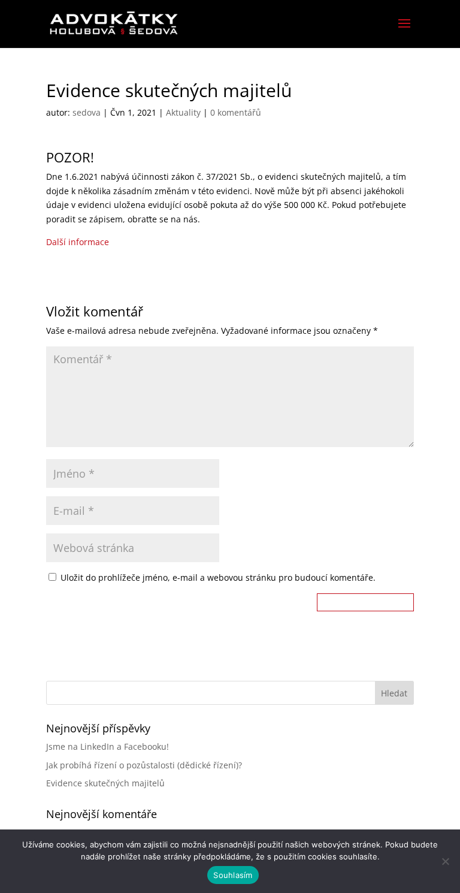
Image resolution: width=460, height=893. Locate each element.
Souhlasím (232, 875)
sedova (86, 112)
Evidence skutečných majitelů (105, 783)
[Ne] (445, 861)
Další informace (77, 242)
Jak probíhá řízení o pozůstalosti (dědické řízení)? (144, 765)
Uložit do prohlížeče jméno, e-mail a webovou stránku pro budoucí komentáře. (218, 577)
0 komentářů (235, 112)
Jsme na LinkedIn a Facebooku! (107, 746)
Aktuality (183, 112)
